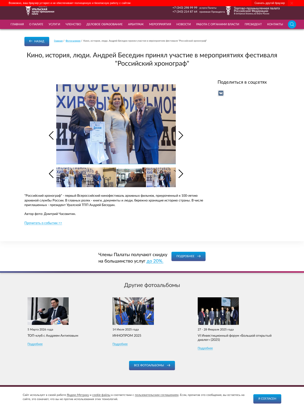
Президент (253, 24)
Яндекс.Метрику (78, 395)
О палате (36, 24)
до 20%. (155, 261)
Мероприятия (160, 24)
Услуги (54, 24)
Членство (73, 24)
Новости (183, 24)
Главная (17, 24)
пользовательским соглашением (156, 395)
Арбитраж (136, 24)
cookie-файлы (101, 395)
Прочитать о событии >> (43, 223)
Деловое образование (104, 24)
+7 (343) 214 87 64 (184, 11)
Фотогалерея (73, 41)
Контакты (275, 24)
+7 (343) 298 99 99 (184, 7)
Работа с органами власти (217, 24)
